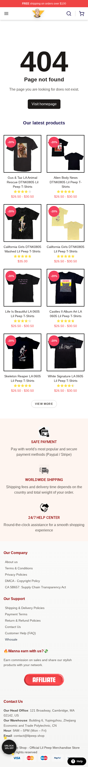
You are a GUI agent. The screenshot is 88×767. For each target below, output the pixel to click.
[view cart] (81, 13)
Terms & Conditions (19, 568)
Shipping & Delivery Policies (24, 608)
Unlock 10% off (9, 747)
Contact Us (13, 627)
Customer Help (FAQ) (20, 633)
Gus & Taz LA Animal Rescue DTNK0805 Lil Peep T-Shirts (22, 182)
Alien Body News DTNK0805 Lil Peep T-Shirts (66, 182)
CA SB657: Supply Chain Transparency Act (35, 587)
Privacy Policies (16, 574)
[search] (69, 13)
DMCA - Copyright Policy (22, 581)
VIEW (22, 168)
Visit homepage (44, 104)
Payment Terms (16, 614)
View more (44, 403)
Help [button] (80, 761)
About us (11, 562)
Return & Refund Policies (23, 620)
